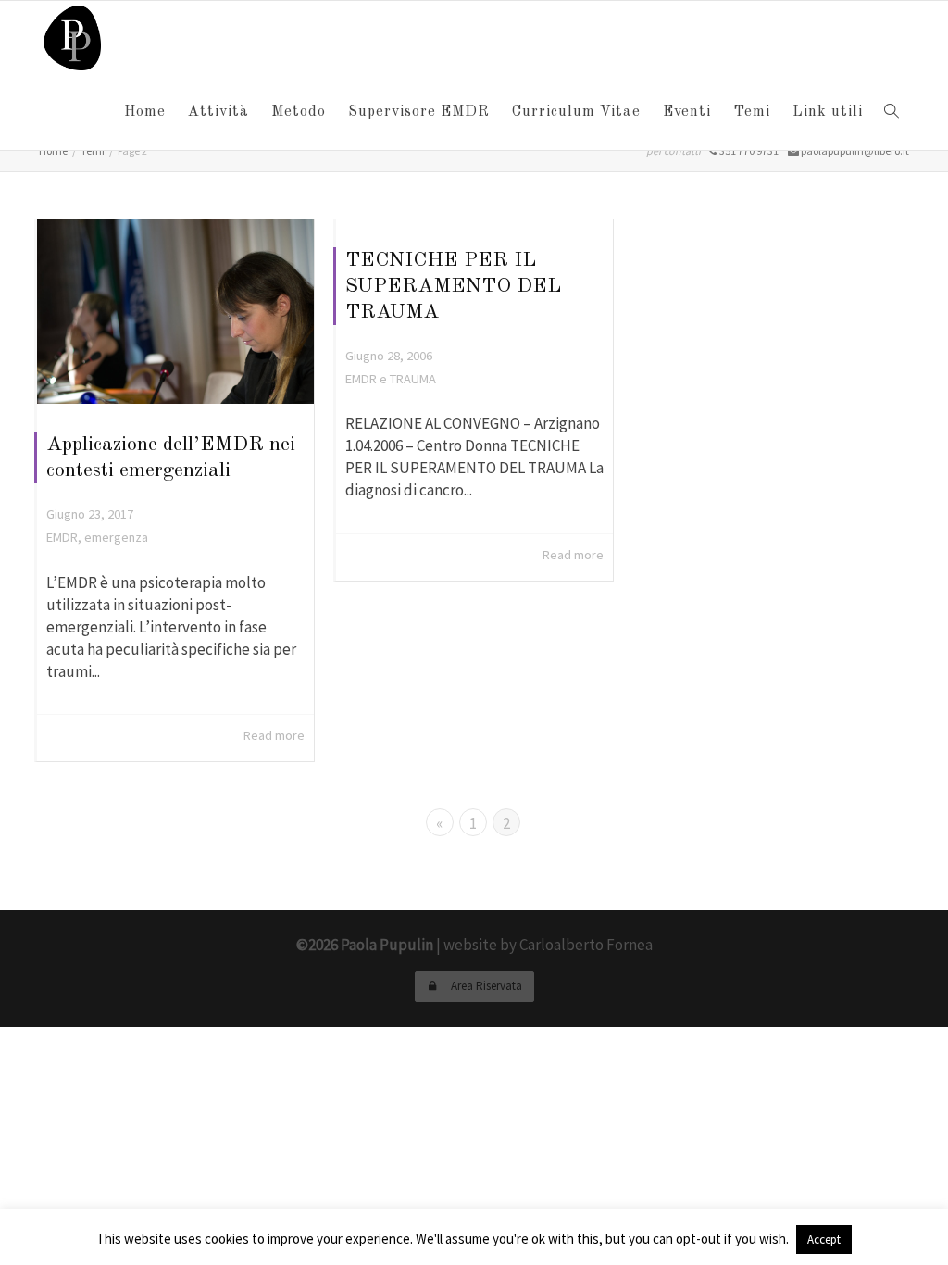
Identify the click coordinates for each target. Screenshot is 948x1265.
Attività (218, 112)
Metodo (298, 112)
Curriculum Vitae (576, 112)
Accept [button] (824, 1239)
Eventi (687, 112)
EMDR (62, 537)
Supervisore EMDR (419, 112)
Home (145, 112)
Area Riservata (485, 986)
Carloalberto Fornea (586, 944)
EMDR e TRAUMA (390, 378)
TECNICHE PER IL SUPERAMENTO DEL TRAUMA (453, 286)
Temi (751, 112)
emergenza (116, 537)
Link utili (827, 112)
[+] (175, 311)
